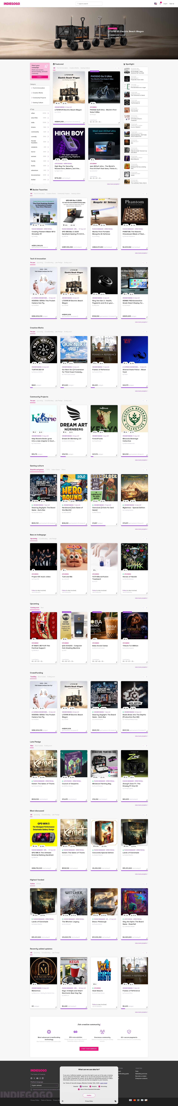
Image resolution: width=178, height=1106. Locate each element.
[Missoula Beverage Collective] (134, 418)
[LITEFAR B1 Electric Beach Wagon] (69, 87)
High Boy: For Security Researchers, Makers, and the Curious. (67, 168)
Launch (39, 77)
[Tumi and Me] (73, 556)
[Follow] (33, 570)
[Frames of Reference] (104, 349)
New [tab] (42, 607)
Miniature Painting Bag (101, 784)
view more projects (113, 184)
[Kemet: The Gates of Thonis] (43, 763)
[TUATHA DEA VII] (43, 349)
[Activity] (160, 3)
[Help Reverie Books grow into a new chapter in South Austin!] (43, 418)
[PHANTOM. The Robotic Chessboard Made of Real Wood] (134, 211)
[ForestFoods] (104, 418)
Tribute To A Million (130, 646)
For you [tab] (32, 262)
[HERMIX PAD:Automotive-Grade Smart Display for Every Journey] (134, 280)
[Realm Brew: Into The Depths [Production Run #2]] (134, 694)
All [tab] (54, 68)
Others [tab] (63, 469)
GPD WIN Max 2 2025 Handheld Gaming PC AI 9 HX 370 (73, 234)
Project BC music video (41, 577)
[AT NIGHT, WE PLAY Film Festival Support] (43, 625)
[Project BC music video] (43, 556)
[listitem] (40, 113)
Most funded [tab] (42, 676)
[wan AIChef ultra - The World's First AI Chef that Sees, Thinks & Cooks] (104, 144)
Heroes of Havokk (130, 577)
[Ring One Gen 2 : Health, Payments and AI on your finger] (104, 280)
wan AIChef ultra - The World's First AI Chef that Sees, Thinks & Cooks (103, 168)
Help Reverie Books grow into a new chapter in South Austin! (43, 441)
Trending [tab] (33, 676)
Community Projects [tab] (64, 193)
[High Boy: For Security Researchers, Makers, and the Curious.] (69, 144)
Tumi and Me (67, 577)
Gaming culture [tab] (75, 193)
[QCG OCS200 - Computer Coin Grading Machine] (73, 625)
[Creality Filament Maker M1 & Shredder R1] (43, 211)
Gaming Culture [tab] (85, 68)
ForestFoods (97, 439)
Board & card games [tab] (37, 469)
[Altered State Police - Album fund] (134, 349)
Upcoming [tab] (40, 262)
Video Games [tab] (56, 469)
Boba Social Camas (100, 646)
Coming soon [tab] (34, 607)
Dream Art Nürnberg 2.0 (71, 439)
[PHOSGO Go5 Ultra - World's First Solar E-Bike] (104, 87)
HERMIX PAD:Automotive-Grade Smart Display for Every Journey (133, 303)
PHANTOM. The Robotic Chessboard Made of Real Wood (133, 234)
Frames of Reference (101, 370)
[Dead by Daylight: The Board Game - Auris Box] (43, 487)
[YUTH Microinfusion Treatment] (104, 556)
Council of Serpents (70, 784)
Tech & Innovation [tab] (62, 68)
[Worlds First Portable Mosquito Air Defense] (104, 211)
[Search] (78, 3)
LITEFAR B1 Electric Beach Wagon (68, 110)
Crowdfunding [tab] (49, 262)
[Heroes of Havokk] (134, 556)
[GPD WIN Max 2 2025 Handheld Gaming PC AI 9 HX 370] (73, 211)
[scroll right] (118, 68)
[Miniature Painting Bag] (104, 763)
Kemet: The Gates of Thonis (43, 784)
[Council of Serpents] (73, 763)
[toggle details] (84, 124)
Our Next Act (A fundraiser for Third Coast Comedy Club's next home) (73, 372)
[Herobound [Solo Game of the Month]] (73, 487)
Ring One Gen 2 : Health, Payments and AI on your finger (102, 303)
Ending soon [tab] (68, 262)
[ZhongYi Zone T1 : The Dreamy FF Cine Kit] (134, 763)
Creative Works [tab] (74, 68)
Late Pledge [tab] (58, 262)
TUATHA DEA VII (38, 370)
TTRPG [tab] (47, 469)
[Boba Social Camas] (104, 625)
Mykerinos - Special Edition (134, 507)
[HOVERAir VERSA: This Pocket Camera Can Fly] (43, 280)
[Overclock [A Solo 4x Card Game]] (104, 487)
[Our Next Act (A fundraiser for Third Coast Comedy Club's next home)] (73, 349)
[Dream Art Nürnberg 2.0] (73, 418)
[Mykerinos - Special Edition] (134, 487)
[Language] (155, 4)
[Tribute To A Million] (134, 625)
